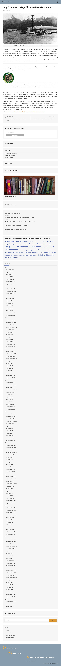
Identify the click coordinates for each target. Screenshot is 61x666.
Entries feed (9, 632)
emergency (13, 244)
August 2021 (10, 423)
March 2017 (10, 560)
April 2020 (10, 464)
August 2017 (10, 548)
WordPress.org (10, 637)
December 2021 (11, 414)
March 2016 (10, 592)
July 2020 (9, 457)
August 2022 (10, 392)
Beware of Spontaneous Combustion (15, 229)
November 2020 (11, 447)
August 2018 (10, 517)
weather (22, 255)
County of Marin (45, 247)
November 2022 (11, 385)
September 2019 (12, 483)
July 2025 (9, 300)
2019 (5, 474)
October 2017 (11, 544)
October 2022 (11, 387)
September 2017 (12, 546)
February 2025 (11, 313)
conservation (51, 250)
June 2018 (10, 522)
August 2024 (10, 329)
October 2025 (11, 293)
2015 (5, 599)
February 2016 (11, 594)
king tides (27, 252)
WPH (48, 241)
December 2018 (11, 507)
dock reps (45, 250)
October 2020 (11, 450)
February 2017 (11, 563)
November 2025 (11, 291)
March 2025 (10, 310)
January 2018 (11, 534)
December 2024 (11, 320)
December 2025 (11, 289)
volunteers (37, 247)
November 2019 (11, 479)
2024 (5, 317)
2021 (5, 411)
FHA (11, 247)
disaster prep (9, 242)
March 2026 (10, 279)
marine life (14, 247)
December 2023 (11, 351)
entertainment (11, 249)
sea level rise (41, 111)
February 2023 (11, 375)
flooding (16, 111)
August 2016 (10, 580)
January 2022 (11, 409)
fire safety (16, 252)
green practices (36, 250)
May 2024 (10, 337)
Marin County (18, 255)
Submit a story (8, 157)
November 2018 (11, 510)
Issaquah (7, 244)
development (26, 244)
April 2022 (10, 402)
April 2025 (10, 308)
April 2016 (10, 589)
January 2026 (11, 284)
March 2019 (10, 498)
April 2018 (10, 527)
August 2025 (10, 298)
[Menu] (57, 1)
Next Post (43, 118)
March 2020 (10, 467)
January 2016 (11, 597)
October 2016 (11, 575)
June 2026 (10, 272)
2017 (5, 536)
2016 (5, 568)
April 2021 (10, 433)
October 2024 (11, 325)
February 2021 (11, 438)
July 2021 (9, 426)
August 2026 (10, 269)
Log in (7, 630)
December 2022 (11, 382)
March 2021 (10, 435)
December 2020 (11, 445)
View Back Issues (9, 613)
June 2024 (10, 334)
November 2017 (11, 541)
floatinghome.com (49, 657)
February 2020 (11, 469)
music (41, 244)
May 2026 (10, 274)
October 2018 (11, 512)
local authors (24, 241)
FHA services (22, 246)
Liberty (26, 255)
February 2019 (11, 500)
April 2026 (10, 276)
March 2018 (10, 529)
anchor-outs (20, 244)
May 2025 (10, 305)
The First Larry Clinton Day (12, 213)
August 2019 (10, 486)
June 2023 (10, 366)
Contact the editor (12, 648)
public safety (7, 252)
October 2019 (11, 481)
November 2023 (11, 353)
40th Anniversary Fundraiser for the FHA (16, 225)
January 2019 (11, 503)
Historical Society (23, 111)
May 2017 (10, 556)
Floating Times (7, 2)
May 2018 (10, 524)
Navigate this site (9, 155)
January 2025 (11, 315)
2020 (5, 443)
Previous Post (16, 118)
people (51, 247)
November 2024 (11, 322)
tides (44, 244)
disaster (45, 241)
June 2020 (10, 459)
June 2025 (10, 303)
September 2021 (12, 421)
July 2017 (9, 551)
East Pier (16, 241)
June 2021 (10, 428)
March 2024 (10, 341)
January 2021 (11, 440)
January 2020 (11, 471)
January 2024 (11, 346)
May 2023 (10, 368)
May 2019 (10, 493)
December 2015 (11, 601)
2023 (5, 349)
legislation (28, 250)
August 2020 (10, 455)
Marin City (34, 252)
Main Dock (22, 252)
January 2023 (11, 377)
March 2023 (10, 373)
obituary (30, 255)
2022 (5, 380)
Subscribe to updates (10, 153)
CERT (30, 252)
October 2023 (11, 356)
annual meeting (39, 241)
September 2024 (12, 327)
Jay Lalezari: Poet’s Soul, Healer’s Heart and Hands (19, 217)
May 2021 (10, 430)
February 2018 (11, 532)
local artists (37, 255)
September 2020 (12, 452)
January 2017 (11, 565)
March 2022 (10, 404)
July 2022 (9, 394)
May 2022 (10, 399)
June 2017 (10, 553)
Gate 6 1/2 (48, 244)
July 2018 (9, 520)
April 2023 (10, 370)
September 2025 (12, 296)
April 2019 (10, 495)
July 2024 (9, 332)
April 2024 (10, 339)
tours (51, 241)
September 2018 (12, 515)
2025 (5, 286)
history (30, 111)
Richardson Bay (34, 244)
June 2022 (10, 397)
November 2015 (11, 604)
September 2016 (12, 577)
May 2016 (10, 587)
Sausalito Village (40, 252)
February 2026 (11, 281)
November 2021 (11, 416)
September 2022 (12, 390)
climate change (10, 111)
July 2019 (9, 488)
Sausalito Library (31, 241)
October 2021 (11, 418)
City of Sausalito (48, 255)
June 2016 (10, 584)
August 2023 (10, 361)
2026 (5, 267)
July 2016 (9, 582)
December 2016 (11, 570)
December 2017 (11, 539)
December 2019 (11, 476)
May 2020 (10, 462)
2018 (5, 505)
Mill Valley (35, 111)
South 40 (13, 255)
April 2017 (10, 558)
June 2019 (10, 491)
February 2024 (11, 344)
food (12, 252)
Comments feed (10, 635)
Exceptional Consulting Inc (52, 663)
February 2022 (11, 406)
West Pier (30, 247)
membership (21, 250)
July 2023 (9, 363)
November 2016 (11, 572)
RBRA (42, 250)
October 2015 (11, 606)
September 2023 (12, 358)
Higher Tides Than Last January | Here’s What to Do (19, 221)
